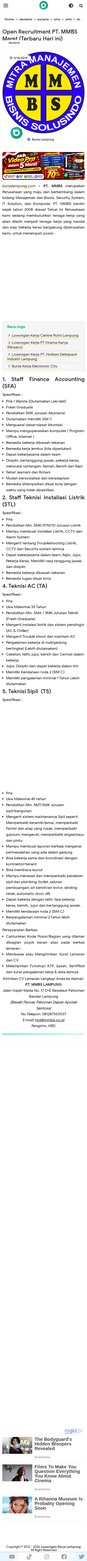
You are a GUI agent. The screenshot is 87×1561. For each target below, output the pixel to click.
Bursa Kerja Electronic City (34, 366)
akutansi (14, 42)
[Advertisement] (43, 282)
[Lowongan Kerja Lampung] (43, 5)
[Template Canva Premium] (43, 165)
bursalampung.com (18, 186)
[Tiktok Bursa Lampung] (29, 1556)
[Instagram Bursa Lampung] (46, 1556)
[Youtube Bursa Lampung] (12, 1556)
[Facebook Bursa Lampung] (64, 1556)
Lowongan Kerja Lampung (61, 1547)
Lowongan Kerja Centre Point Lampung (45, 335)
